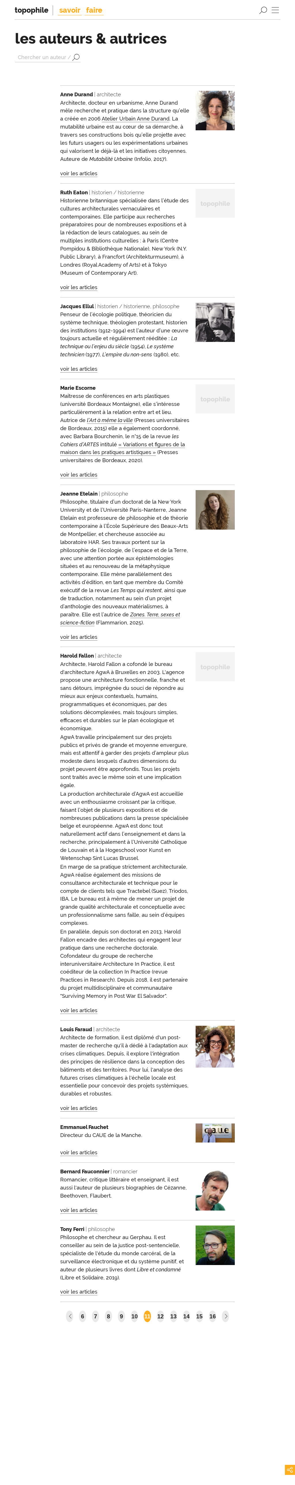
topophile (31, 10)
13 (173, 1316)
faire (94, 10)
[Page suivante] (225, 1316)
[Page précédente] (69, 1316)
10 (134, 1316)
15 (199, 1316)
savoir (69, 10)
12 (160, 1316)
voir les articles (78, 173)
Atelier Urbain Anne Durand (135, 119)
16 (212, 1316)
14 (186, 1316)
